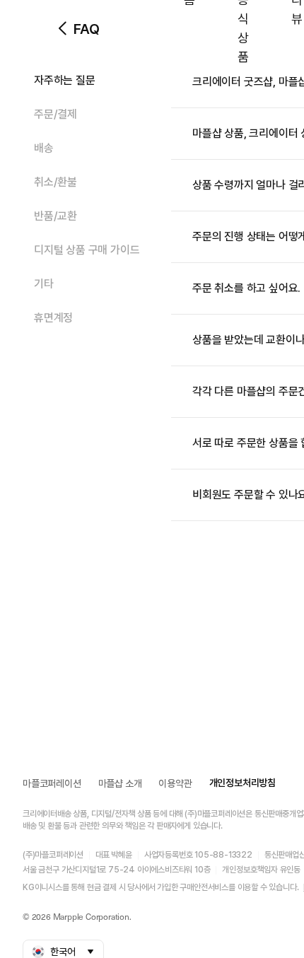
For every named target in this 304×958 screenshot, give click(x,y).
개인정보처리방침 (242, 782)
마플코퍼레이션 (52, 783)
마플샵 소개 (120, 783)
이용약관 (175, 783)
